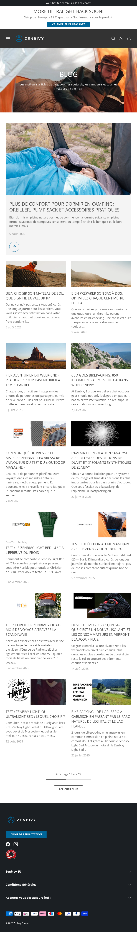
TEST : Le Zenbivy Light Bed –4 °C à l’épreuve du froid (35, 550)
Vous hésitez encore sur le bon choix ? (68, 3)
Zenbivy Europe (21, 923)
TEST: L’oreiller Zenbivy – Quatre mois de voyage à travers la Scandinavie (35, 630)
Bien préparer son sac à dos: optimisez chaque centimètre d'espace (97, 298)
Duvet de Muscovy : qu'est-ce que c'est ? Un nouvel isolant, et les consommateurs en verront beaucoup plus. (100, 632)
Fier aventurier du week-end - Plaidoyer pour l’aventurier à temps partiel (33, 380)
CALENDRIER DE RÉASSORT (68, 24)
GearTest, (12, 542)
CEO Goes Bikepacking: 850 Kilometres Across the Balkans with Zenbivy (99, 380)
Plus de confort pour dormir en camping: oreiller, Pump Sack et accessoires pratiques (64, 207)
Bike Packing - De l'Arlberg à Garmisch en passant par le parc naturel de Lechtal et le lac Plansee (100, 719)
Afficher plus (68, 789)
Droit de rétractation (26, 834)
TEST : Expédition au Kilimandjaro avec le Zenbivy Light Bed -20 (101, 546)
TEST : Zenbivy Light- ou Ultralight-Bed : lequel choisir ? (35, 714)
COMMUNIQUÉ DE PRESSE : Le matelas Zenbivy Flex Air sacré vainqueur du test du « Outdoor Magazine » (35, 460)
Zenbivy (22, 542)
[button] (129, 39)
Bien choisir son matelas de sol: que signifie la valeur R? (35, 296)
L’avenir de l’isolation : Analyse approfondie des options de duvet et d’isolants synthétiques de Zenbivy (101, 460)
